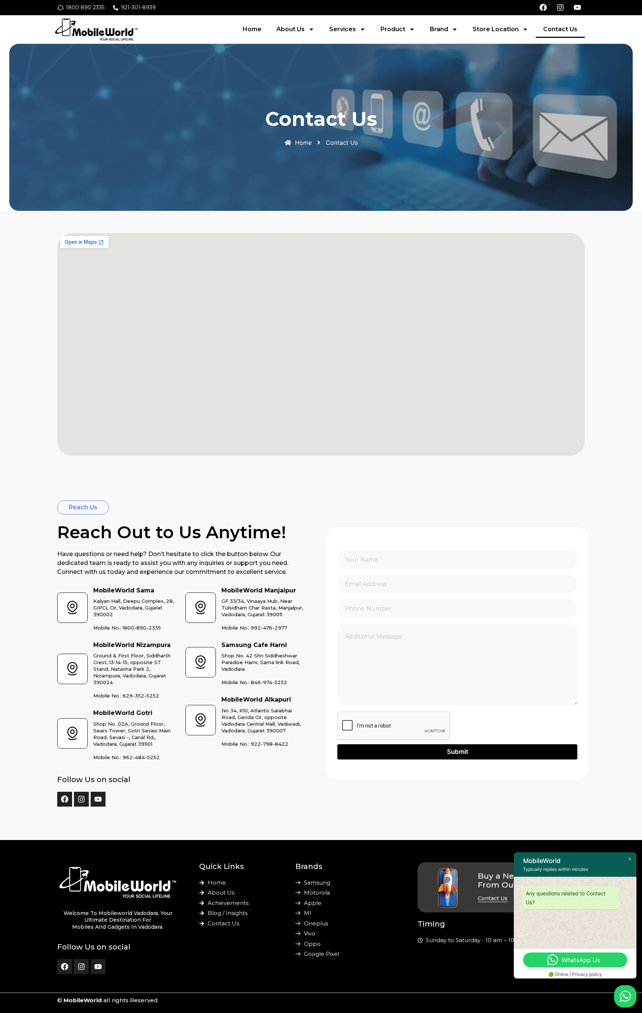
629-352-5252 (141, 696)
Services (342, 29)
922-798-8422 (269, 744)
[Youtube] (98, 799)
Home (252, 29)
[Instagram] (81, 799)
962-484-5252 (141, 757)
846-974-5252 (269, 682)
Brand (439, 29)
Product (392, 29)
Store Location (496, 29)
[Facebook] (64, 799)
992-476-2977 (269, 628)
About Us (290, 29)
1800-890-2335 (142, 628)
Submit (457, 751)
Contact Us (560, 29)
